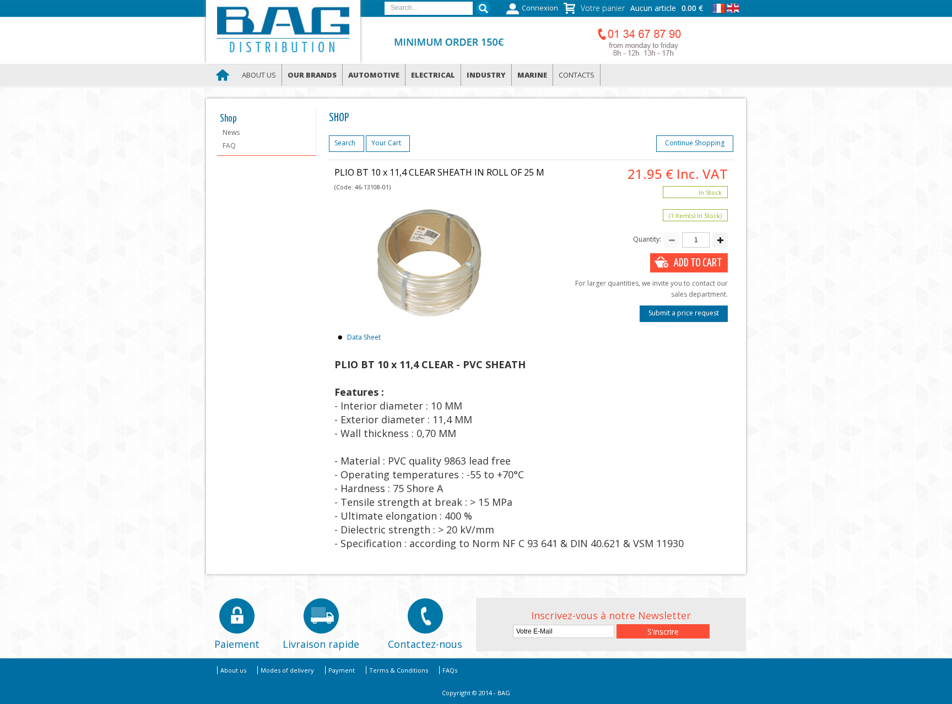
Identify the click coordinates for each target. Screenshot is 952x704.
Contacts (576, 75)
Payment (341, 670)
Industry (486, 75)
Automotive (373, 75)
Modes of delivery (287, 670)
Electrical (433, 75)
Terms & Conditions (398, 670)
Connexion (540, 8)
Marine (532, 75)
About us (259, 75)
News (231, 132)
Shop (228, 119)
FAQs (449, 670)
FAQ (229, 145)
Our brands (312, 75)
